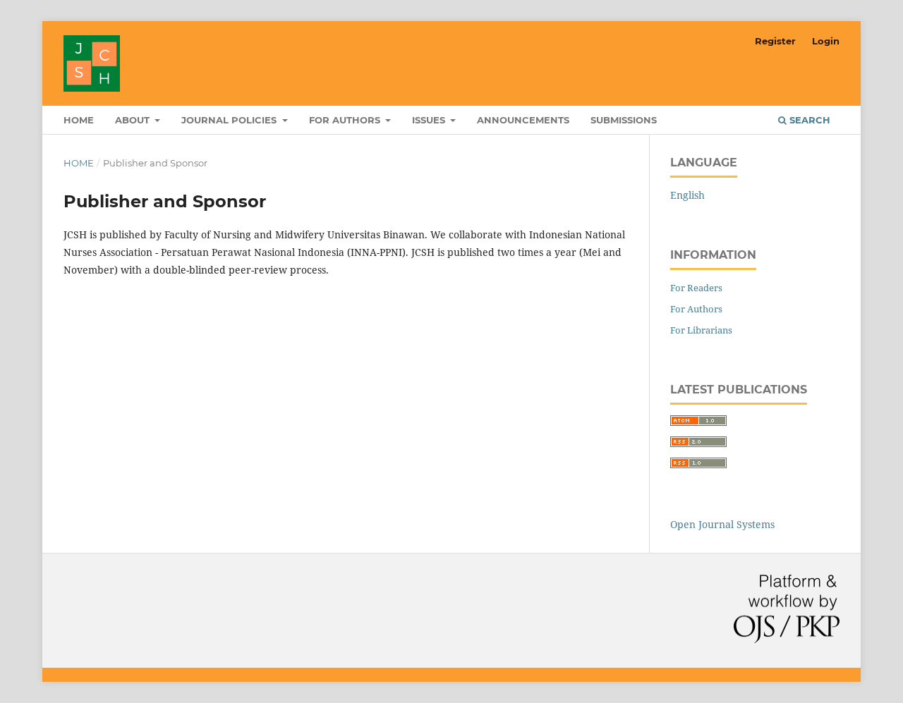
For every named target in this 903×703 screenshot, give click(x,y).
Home (78, 163)
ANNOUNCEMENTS (523, 120)
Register (775, 41)
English (687, 195)
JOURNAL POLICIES (230, 120)
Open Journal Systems (722, 524)
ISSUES (430, 120)
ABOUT (133, 120)
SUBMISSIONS (623, 120)
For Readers (696, 287)
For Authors (696, 308)
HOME (78, 120)
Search (808, 120)
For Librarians (701, 330)
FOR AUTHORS (346, 120)
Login (826, 41)
